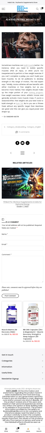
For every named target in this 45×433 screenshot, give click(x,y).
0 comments (24, 132)
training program (36, 92)
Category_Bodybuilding (16, 127)
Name (5, 234)
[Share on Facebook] (17, 143)
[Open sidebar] (3, 219)
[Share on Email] (22, 143)
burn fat (19, 103)
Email (4, 244)
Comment (7, 254)
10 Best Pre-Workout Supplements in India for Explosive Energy (22, 203)
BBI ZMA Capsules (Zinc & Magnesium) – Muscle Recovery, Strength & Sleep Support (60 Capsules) (33, 334)
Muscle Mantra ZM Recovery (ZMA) (9, 331)
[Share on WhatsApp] (28, 143)
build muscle (29, 65)
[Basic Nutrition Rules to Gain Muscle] (34, 153)
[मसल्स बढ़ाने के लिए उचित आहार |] (11, 153)
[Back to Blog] (22, 153)
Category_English (34, 127)
